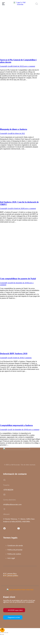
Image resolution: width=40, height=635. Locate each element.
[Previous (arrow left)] (1, 634)
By (9, 66)
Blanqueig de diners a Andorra (13, 129)
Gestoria (3, 66)
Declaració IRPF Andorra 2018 (13, 353)
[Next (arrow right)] (3, 634)
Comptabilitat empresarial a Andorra (16, 425)
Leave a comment (29, 66)
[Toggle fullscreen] (5, 632)
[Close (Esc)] (1, 632)
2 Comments (27, 358)
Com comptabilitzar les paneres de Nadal (18, 278)
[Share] (3, 632)
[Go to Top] (2, 630)
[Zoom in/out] (7, 632)
